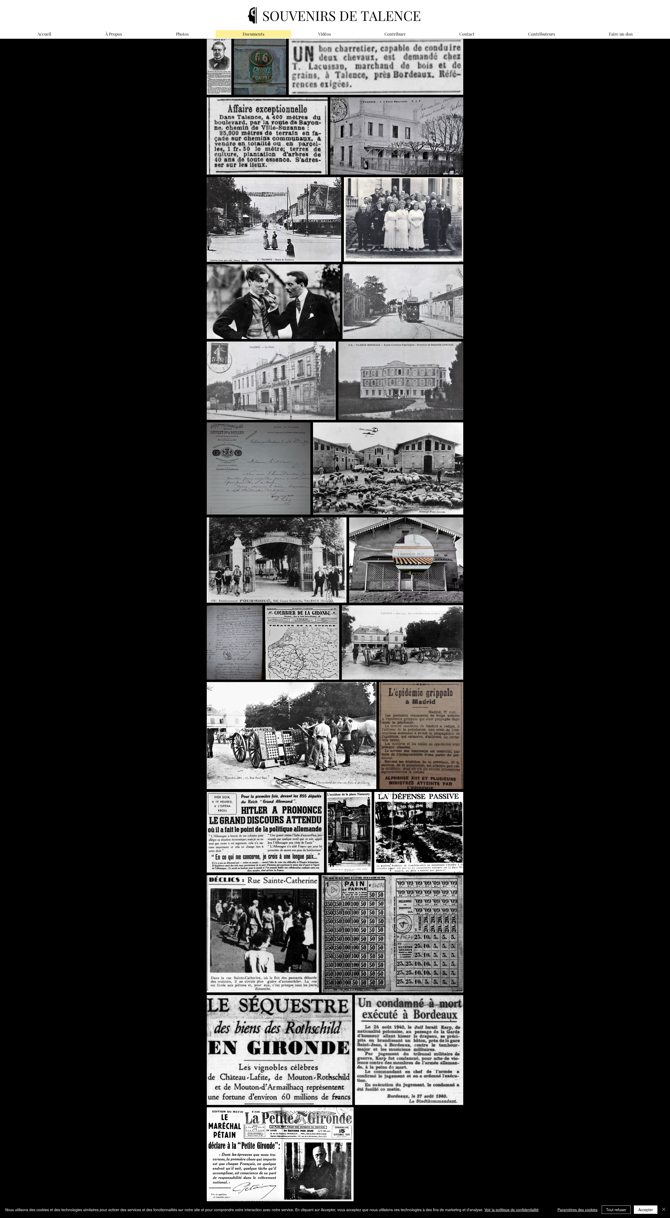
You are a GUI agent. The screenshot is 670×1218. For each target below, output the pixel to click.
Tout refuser (616, 1209)
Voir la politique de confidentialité (511, 1209)
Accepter (645, 1209)
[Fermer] (664, 1209)
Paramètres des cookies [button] (577, 1209)
